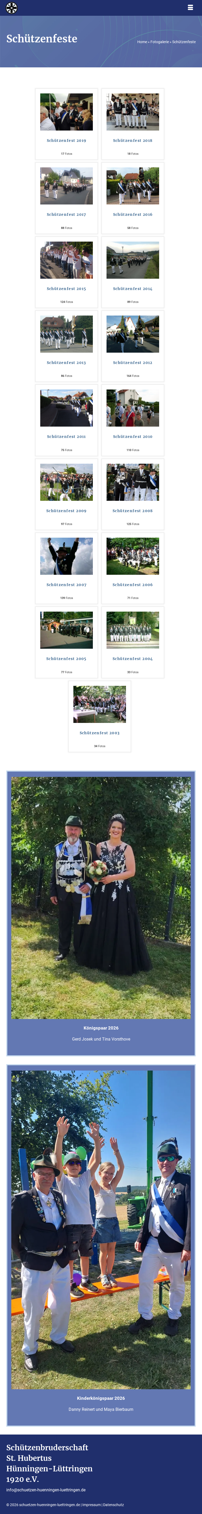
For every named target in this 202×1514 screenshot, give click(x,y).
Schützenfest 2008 (133, 510)
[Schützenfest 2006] (133, 555)
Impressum (91, 1505)
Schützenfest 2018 (133, 140)
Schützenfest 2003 (100, 733)
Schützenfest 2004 (133, 658)
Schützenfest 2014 (133, 288)
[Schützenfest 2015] (66, 259)
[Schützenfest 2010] (133, 407)
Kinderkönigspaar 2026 (101, 1398)
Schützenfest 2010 (133, 436)
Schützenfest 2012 (133, 362)
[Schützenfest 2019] (66, 111)
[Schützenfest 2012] (133, 333)
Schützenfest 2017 (66, 214)
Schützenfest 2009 (66, 510)
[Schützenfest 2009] (66, 481)
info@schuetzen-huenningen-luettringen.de (45, 1489)
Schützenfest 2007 (67, 584)
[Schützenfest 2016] (133, 185)
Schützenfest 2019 (67, 140)
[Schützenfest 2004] (133, 629)
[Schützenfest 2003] (99, 703)
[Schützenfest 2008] (133, 481)
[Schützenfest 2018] (133, 111)
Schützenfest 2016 (133, 214)
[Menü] (190, 8)
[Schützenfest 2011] (66, 407)
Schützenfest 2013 (66, 362)
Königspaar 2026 (101, 1028)
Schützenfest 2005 (66, 658)
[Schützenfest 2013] (66, 333)
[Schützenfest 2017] (66, 185)
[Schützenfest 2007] (66, 555)
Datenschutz (113, 1505)
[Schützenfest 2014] (133, 259)
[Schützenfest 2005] (66, 629)
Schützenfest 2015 (67, 288)
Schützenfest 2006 (133, 584)
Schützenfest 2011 (66, 436)
